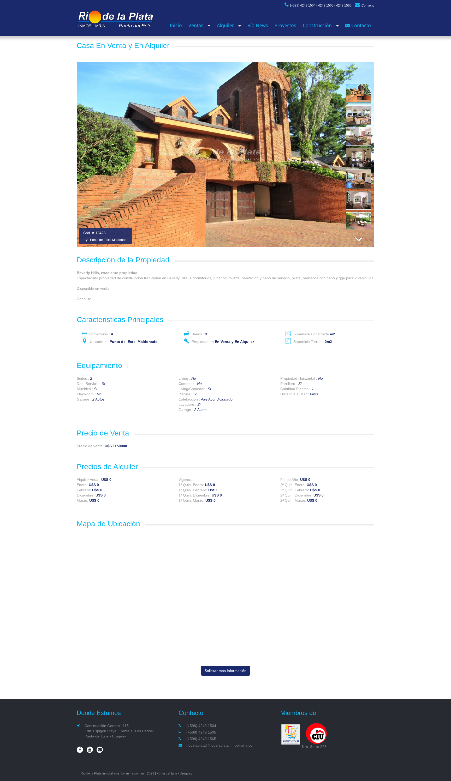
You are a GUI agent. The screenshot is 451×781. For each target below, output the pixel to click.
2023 (150, 773)
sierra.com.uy (135, 773)
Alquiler (225, 25)
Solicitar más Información (225, 671)
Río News (257, 25)
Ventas (195, 25)
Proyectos (285, 25)
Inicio (176, 25)
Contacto (367, 5)
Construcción (317, 25)
